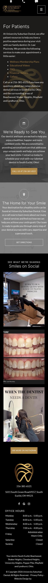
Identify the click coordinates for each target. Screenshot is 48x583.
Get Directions (24, 242)
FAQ (12, 69)
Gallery (13, 76)
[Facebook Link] (19, 504)
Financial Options (19, 72)
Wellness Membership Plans (24, 61)
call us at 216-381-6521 (24, 171)
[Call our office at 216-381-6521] (23, 1)
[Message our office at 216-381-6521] (36, 1)
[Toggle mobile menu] (41, 9)
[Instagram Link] (29, 504)
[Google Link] (24, 504)
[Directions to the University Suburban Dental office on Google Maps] (11, 1)
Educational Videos (20, 65)
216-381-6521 (24, 486)
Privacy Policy (36, 575)
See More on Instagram (24, 450)
